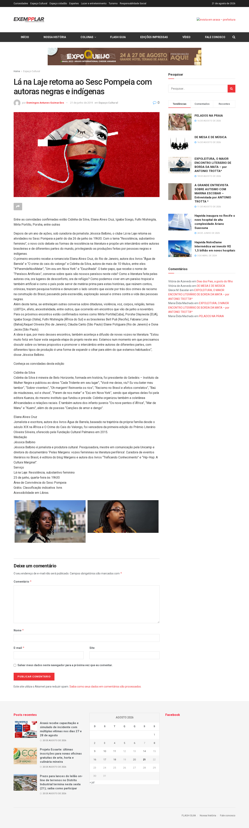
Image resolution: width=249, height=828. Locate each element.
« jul (92, 782)
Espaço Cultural (38, 3)
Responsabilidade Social (133, 3)
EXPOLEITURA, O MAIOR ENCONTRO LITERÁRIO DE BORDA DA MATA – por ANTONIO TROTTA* (198, 294)
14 (144, 751)
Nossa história (55, 37)
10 (104, 751)
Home (17, 71)
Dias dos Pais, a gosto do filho (215, 281)
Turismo (113, 3)
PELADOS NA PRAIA (209, 115)
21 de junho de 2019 (81, 102)
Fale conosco (215, 37)
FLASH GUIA (118, 37)
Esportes (74, 3)
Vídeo (186, 37)
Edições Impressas (154, 37)
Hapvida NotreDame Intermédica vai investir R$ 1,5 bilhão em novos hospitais (215, 246)
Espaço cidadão (58, 3)
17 (104, 759)
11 (114, 751)
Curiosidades (21, 3)
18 (114, 759)
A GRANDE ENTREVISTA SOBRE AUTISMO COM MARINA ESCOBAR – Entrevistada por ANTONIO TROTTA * (213, 193)
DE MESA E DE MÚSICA (211, 137)
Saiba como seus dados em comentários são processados (105, 686)
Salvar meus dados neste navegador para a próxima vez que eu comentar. (65, 665)
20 (134, 759)
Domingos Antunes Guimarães (45, 102)
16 (94, 759)
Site (92, 647)
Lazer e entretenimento (93, 3)
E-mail (19, 648)
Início (25, 37)
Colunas (87, 37)
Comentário (23, 581)
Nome (19, 630)
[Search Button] (231, 88)
